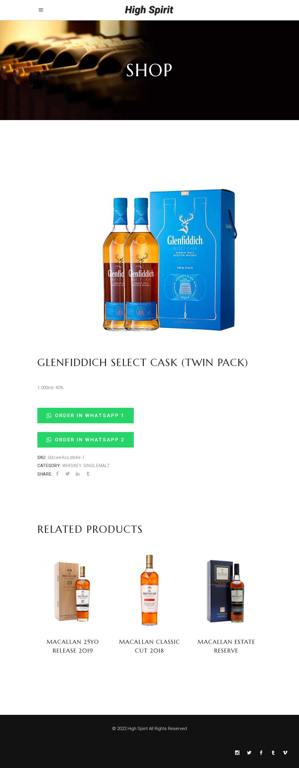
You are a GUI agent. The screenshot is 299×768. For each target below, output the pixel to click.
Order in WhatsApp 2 (88, 440)
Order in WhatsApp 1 (88, 415)
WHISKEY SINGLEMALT (86, 465)
